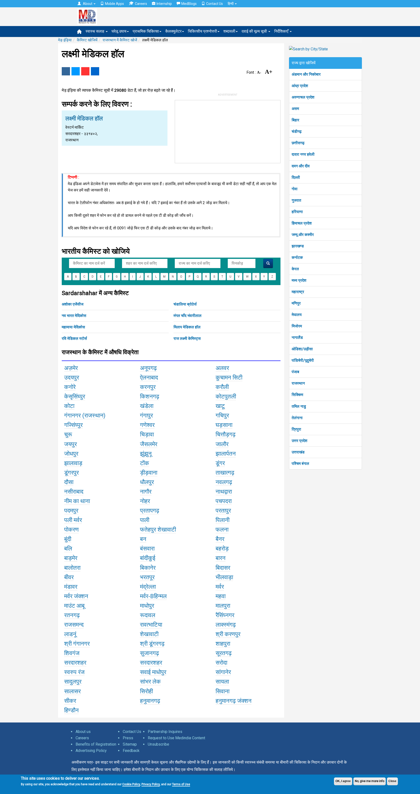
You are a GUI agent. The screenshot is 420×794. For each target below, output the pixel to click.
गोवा (295, 189)
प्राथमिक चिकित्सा (146, 31)
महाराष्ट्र (298, 291)
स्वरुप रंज (74, 672)
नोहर (145, 501)
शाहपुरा (223, 643)
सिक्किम (297, 394)
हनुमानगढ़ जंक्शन (234, 700)
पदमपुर (71, 510)
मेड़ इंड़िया (65, 40)
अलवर (222, 368)
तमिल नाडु (299, 406)
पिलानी (222, 520)
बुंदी (67, 539)
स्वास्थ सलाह (95, 31)
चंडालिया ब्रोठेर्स (185, 304)
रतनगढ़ (72, 615)
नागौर (145, 491)
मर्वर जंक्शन (76, 596)
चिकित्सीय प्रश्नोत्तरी (202, 31)
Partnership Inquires (165, 731)
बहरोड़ (222, 548)
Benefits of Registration (96, 744)
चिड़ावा (147, 434)
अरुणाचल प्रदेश (303, 97)
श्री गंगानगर (77, 643)
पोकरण (71, 529)
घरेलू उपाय (119, 31)
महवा (221, 596)
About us (83, 731)
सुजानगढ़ (149, 653)
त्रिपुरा (296, 429)
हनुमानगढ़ (150, 700)
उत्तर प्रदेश (299, 440)
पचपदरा (224, 501)
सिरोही (146, 691)
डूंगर (220, 463)
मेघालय (297, 314)
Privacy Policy (150, 784)
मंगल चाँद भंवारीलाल (187, 315)
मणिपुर (296, 303)
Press (128, 738)
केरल (295, 269)
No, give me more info (369, 781)
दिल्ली (296, 177)
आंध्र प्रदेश (300, 85)
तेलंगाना (297, 417)
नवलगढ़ (224, 482)
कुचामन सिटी (229, 377)
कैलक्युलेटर (173, 31)
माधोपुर (147, 605)
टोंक (144, 463)
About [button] (87, 4)
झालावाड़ (73, 463)
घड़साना (224, 425)
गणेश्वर (147, 425)
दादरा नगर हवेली (303, 154)
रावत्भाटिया (151, 624)
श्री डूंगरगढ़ (152, 643)
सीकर (70, 700)
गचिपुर (222, 415)
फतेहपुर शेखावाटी (158, 529)
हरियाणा (297, 211)
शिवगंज (71, 653)
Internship (164, 4)
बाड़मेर (70, 558)
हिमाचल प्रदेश (302, 223)
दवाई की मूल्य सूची (255, 31)
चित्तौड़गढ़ (226, 434)
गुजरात (296, 200)
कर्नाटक (297, 257)
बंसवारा (147, 548)
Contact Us (214, 4)
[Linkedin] (95, 71)
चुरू (68, 434)
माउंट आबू (74, 605)
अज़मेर (71, 368)
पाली (144, 520)
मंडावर (70, 586)
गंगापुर (146, 415)
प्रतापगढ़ (149, 510)
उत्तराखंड (298, 452)
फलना (222, 529)
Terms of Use (181, 784)
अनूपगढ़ (148, 368)
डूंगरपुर (71, 472)
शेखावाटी (149, 634)
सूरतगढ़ (224, 653)
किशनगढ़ (149, 396)
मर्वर (220, 586)
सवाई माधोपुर (153, 672)
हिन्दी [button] (231, 4)
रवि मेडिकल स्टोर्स (74, 338)
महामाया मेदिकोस (73, 327)
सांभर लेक (150, 681)
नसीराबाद (73, 491)
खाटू (220, 406)
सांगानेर (223, 672)
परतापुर (223, 510)
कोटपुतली (226, 396)
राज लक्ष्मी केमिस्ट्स (187, 338)
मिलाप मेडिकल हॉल (187, 327)
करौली (222, 387)
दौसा (68, 482)
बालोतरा (72, 567)
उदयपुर (71, 377)
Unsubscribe (158, 744)
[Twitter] (75, 71)
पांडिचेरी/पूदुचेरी (303, 360)
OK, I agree (343, 781)
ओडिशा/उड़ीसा (302, 349)
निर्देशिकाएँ (281, 31)
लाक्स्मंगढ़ (226, 624)
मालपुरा (223, 605)
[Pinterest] (85, 71)
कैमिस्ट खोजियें (87, 40)
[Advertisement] (227, 130)
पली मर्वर (73, 520)
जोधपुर (71, 453)
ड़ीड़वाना (148, 472)
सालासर (72, 691)
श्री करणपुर (228, 634)
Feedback (131, 750)
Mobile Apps (114, 4)
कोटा (69, 406)
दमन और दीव (301, 166)
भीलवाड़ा (224, 577)
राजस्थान (298, 383)
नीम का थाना (77, 501)
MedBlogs (189, 4)
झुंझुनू (146, 453)
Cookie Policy (131, 784)
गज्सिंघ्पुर (73, 425)
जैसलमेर (148, 444)
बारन (221, 558)
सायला (222, 681)
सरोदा (221, 662)
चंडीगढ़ (297, 131)
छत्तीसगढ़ (298, 143)
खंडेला (146, 406)
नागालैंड (297, 337)
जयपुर (70, 444)
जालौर (222, 444)
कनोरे (70, 387)
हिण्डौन (71, 710)
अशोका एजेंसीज (72, 304)
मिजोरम (297, 326)
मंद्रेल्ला (148, 586)
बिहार (295, 120)
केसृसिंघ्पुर (74, 396)
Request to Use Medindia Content (176, 738)
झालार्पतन (226, 453)
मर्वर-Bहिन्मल (153, 596)
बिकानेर (148, 567)
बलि (68, 548)
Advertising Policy (91, 750)
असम (295, 108)
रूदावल (147, 615)
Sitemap (130, 744)
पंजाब (295, 372)
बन (143, 539)
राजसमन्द (74, 624)
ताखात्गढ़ (225, 472)
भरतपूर (147, 577)
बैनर (220, 539)
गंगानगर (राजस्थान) (84, 415)
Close (392, 781)
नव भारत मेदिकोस (74, 315)
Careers (141, 4)
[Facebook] (66, 71)
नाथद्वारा (224, 491)
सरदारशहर (75, 662)
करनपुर (148, 387)
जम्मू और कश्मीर (303, 234)
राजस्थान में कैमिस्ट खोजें (120, 40)
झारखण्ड (298, 246)
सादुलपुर (72, 681)
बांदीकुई (147, 558)
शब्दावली (229, 31)
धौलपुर (147, 482)
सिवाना (222, 691)
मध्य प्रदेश (299, 280)
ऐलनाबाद (149, 377)
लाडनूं (70, 634)
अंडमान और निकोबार (306, 74)
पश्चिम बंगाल (300, 463)
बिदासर (223, 567)
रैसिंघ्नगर (225, 615)
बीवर (69, 577)
